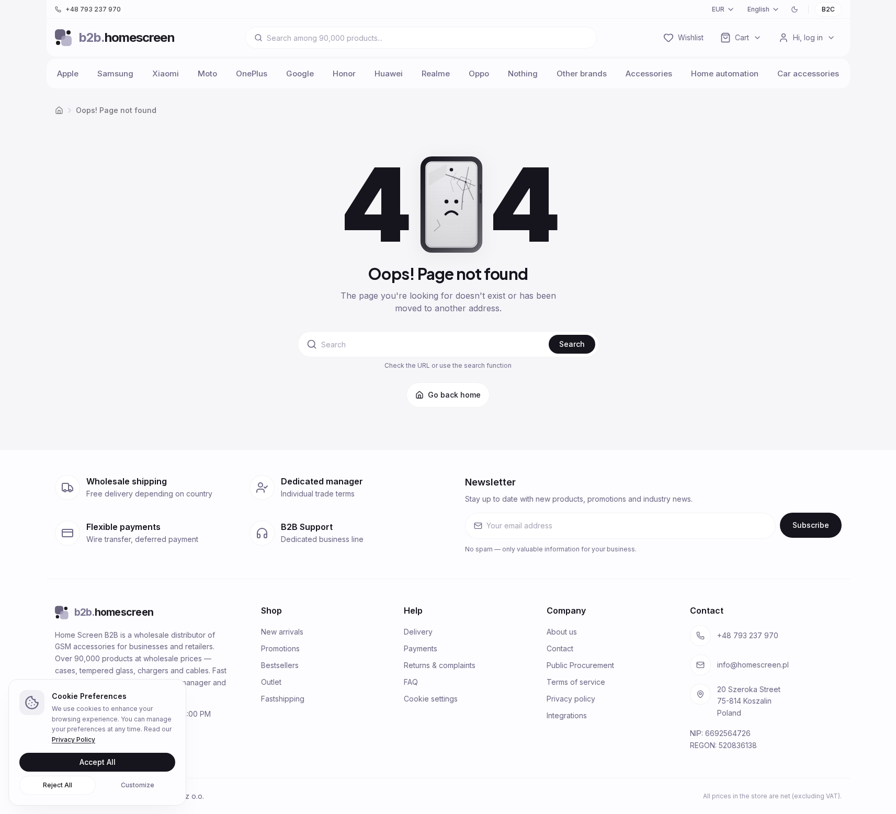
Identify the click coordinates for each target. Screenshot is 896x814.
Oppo (479, 73)
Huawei (389, 73)
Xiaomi (165, 73)
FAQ (411, 681)
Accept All (98, 762)
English (758, 9)
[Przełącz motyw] (794, 9)
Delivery (418, 631)
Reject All (57, 785)
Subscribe (810, 525)
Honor (344, 73)
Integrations (567, 715)
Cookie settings (431, 698)
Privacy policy (571, 698)
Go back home (454, 394)
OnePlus (251, 73)
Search (572, 344)
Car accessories (808, 73)
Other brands (582, 73)
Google (300, 73)
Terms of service (576, 681)
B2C (828, 9)
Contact (560, 648)
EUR (718, 9)
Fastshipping (282, 698)
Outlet (271, 681)
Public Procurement (580, 665)
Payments (420, 648)
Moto (207, 73)
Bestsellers (280, 665)
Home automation (724, 73)
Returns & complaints (439, 665)
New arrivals (282, 631)
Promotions (280, 648)
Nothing (523, 73)
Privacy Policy (73, 739)
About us (562, 631)
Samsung (115, 73)
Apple (67, 73)
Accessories (649, 73)
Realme (436, 73)
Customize (137, 785)
